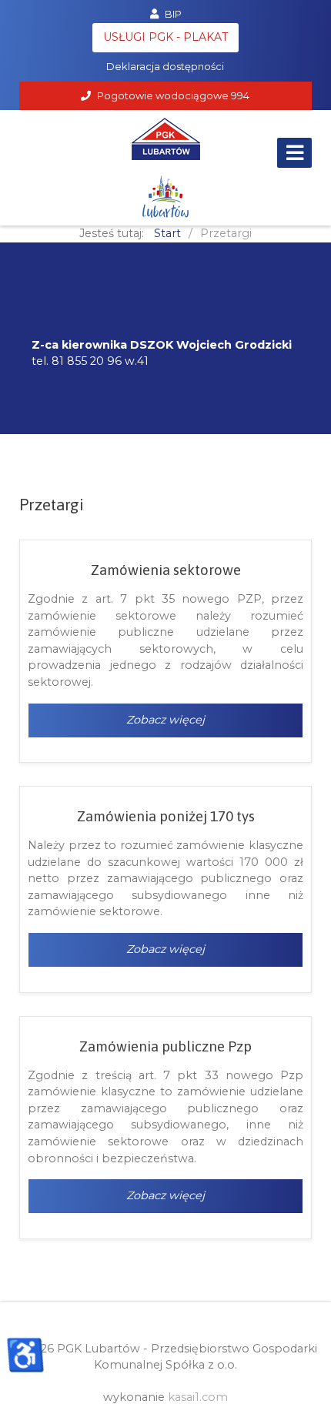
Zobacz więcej (165, 720)
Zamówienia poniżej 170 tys (166, 816)
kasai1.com (198, 1397)
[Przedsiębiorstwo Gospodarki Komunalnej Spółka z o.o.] (165, 139)
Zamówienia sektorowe (166, 570)
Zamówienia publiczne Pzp (165, 1046)
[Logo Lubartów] (165, 196)
